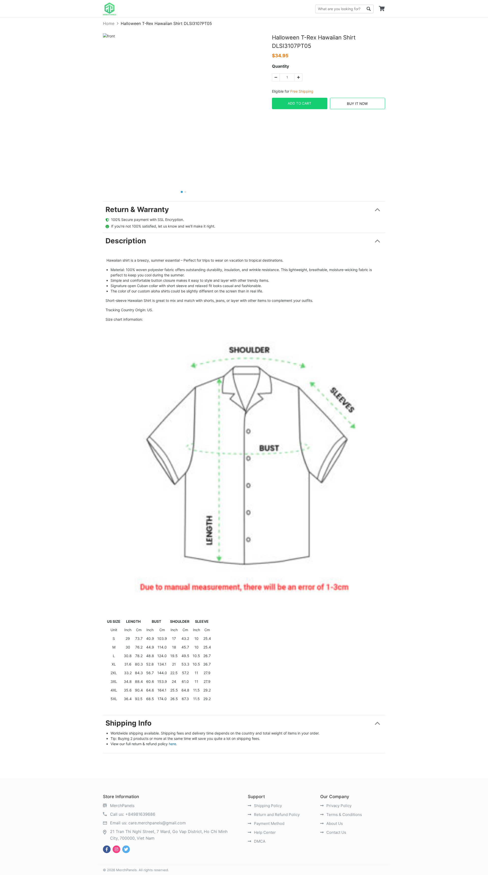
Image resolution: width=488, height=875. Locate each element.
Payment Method (268, 823)
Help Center (264, 832)
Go (368, 9)
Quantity (280, 66)
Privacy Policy (338, 805)
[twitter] (126, 849)
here (172, 744)
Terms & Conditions (343, 814)
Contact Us (335, 832)
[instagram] (116, 849)
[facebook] (107, 849)
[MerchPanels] (109, 9)
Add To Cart (299, 103)
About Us (334, 823)
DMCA (259, 841)
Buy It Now (357, 104)
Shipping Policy (267, 805)
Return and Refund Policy (276, 814)
